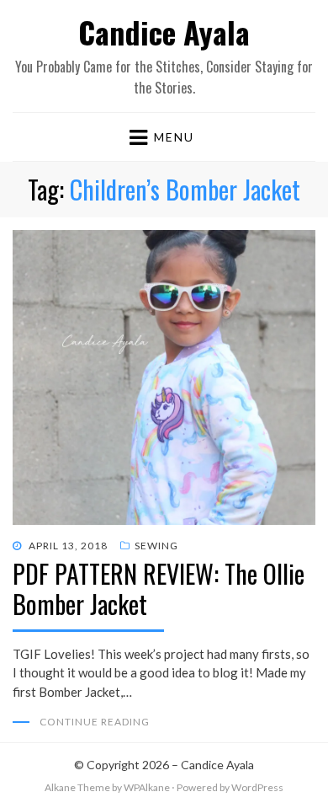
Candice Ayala (164, 31)
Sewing (156, 545)
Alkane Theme (77, 787)
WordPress (257, 787)
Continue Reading (95, 721)
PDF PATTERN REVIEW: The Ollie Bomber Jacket (158, 588)
